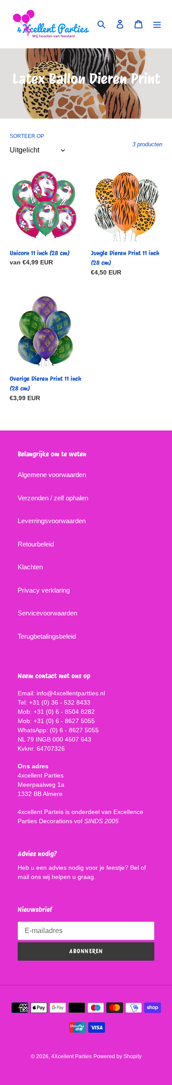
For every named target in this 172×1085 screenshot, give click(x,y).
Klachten (30, 567)
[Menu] (157, 23)
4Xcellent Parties (71, 1056)
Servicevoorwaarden (47, 613)
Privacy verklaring (44, 590)
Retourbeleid (36, 544)
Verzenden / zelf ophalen (53, 498)
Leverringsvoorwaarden (52, 520)
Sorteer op (27, 136)
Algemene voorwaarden (52, 474)
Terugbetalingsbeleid (47, 636)
